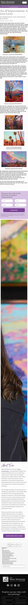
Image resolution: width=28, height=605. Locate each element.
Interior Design (6, 557)
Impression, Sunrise (8, 54)
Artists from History (7, 554)
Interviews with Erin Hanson (9, 558)
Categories (4, 547)
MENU (24, 2)
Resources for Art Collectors (9, 561)
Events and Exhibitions (8, 555)
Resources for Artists (7, 562)
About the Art (5, 550)
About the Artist (6, 551)
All (3, 549)
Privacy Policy (10, 215)
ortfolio (12, 184)
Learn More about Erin (14, 535)
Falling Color (9, 147)
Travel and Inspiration (7, 563)
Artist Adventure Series (8, 553)
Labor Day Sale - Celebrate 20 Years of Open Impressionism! (14, 6)
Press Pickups (5, 559)
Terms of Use (3, 215)
